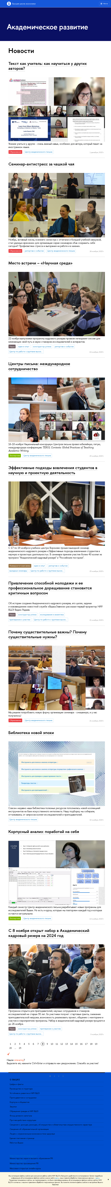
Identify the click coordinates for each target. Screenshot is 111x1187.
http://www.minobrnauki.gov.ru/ (23, 1155)
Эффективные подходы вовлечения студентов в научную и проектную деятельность (52, 470)
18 (91, 1043)
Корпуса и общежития (19, 1102)
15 (76, 1043)
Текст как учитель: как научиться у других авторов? (47, 66)
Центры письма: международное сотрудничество (39, 366)
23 (20, 1048)
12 (62, 1043)
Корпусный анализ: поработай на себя (43, 831)
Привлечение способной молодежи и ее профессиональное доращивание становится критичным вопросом (50, 588)
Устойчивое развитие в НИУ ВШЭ (25, 1093)
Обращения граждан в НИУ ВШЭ (24, 1111)
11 (57, 1043)
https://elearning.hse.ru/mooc (23, 1166)
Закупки (13, 1106)
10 (52, 1043)
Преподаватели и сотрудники (23, 1097)
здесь (57, 1178)
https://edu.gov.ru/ (18, 1160)
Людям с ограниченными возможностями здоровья (32, 1133)
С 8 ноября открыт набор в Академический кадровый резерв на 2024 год (48, 933)
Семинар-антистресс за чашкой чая (41, 164)
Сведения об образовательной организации (29, 1129)
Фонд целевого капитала (21, 1115)
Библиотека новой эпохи (31, 732)
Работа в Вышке (16, 1142)
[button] (50, 1076)
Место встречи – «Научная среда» (40, 263)
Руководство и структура (21, 1088)
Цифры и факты (16, 1084)
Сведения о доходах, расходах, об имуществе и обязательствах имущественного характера (51, 1124)
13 (66, 1043)
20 (10, 1048)
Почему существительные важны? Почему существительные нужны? (47, 634)
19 (96, 1043)
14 (71, 1043)
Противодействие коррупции (23, 1120)
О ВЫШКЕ (15, 1079)
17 (86, 1043)
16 (81, 1043)
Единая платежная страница (22, 1138)
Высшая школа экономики (24, 3)
